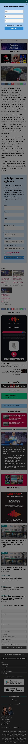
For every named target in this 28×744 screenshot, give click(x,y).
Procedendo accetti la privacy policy (14, 25)
